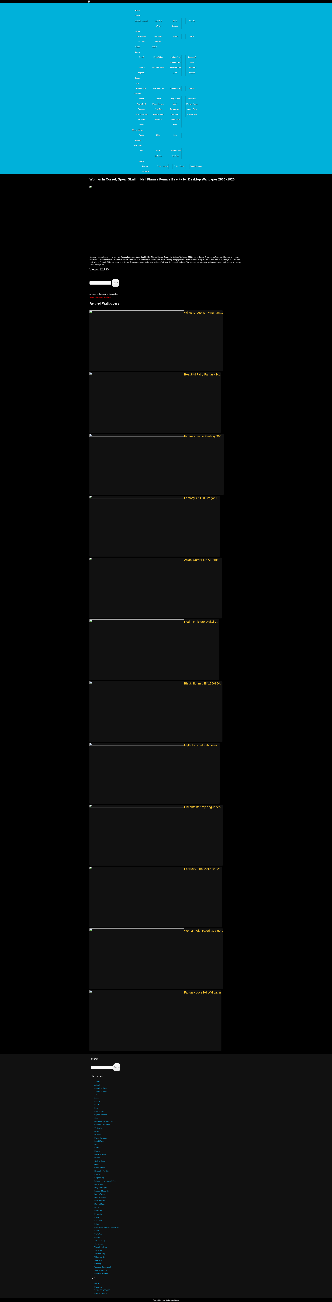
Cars (175, 135)
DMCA (96, 1283)
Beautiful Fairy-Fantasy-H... (202, 374)
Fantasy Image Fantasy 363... (204, 436)
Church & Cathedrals (102, 1124)
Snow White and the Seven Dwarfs (141, 120)
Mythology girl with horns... (202, 745)
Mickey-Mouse (192, 104)
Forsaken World (158, 68)
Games (137, 52)
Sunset (175, 36)
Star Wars (145, 171)
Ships (158, 135)
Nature (137, 31)
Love (137, 83)
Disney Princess (158, 104)
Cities (137, 47)
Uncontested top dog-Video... (203, 807)
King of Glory (158, 57)
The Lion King (192, 114)
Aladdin (141, 99)
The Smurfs (175, 114)
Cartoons (137, 94)
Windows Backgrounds (103, 1267)
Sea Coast (141, 42)
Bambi (158, 99)
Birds (175, 21)
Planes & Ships (137, 130)
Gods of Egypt (179, 166)
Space (137, 78)
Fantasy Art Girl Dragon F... (202, 498)
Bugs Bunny (175, 99)
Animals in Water (158, 23)
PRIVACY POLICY (101, 1293)
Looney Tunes (192, 109)
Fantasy (154, 47)
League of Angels (192, 59)
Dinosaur (175, 26)
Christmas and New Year (175, 153)
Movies (141, 161)
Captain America (196, 166)
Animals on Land (141, 21)
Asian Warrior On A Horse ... (203, 560)
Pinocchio (141, 109)
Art (141, 151)
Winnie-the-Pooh (175, 122)
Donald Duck (141, 104)
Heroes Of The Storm (175, 70)
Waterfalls (158, 36)
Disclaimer (98, 1287)
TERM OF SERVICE (102, 1290)
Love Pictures (141, 88)
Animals (137, 16)
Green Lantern (162, 166)
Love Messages (158, 88)
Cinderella (192, 99)
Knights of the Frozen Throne (175, 59)
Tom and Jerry (175, 109)
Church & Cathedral (158, 153)
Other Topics (137, 145)
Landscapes (141, 36)
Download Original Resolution (100, 297)
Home (137, 10)
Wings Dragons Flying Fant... (203, 312)
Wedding (192, 88)
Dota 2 (141, 57)
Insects (192, 21)
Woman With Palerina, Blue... (203, 930)
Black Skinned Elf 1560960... (203, 683)
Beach (192, 36)
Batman (145, 166)
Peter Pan (158, 109)
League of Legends (141, 70)
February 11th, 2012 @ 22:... (203, 869)
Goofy (175, 104)
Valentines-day (175, 88)
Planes (141, 135)
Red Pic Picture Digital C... (201, 621)
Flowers (158, 42)
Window (137, 140)
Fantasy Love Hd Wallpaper (202, 992)
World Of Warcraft (191, 70)
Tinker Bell (158, 119)
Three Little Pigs (158, 114)
